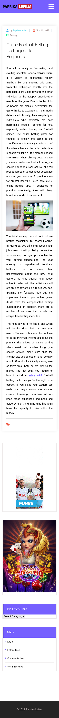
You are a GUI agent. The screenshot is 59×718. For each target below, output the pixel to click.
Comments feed (15, 658)
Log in (10, 641)
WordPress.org (15, 666)
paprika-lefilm (20, 30)
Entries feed (13, 650)
